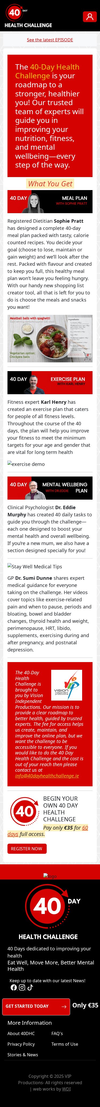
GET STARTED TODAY (27, 1006)
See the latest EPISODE (50, 40)
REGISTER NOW (27, 849)
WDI (66, 1089)
